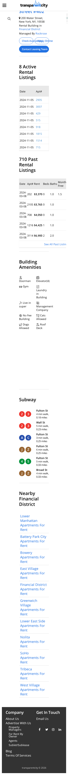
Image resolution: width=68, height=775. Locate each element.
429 (38, 113)
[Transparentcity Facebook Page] (39, 729)
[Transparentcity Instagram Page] (52, 729)
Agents (13, 740)
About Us (12, 719)
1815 (39, 134)
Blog (9, 751)
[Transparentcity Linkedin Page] (59, 729)
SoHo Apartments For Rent (32, 657)
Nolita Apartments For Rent (32, 641)
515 (38, 120)
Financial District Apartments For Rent (33, 589)
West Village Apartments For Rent (32, 689)
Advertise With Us (18, 723)
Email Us (42, 719)
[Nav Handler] (5, 6)
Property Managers (15, 728)
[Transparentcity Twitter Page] (46, 729)
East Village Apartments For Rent (32, 573)
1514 (39, 140)
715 (38, 147)
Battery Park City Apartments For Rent (33, 541)
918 (38, 127)
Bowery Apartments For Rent (32, 557)
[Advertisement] (31, 28)
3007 (39, 106)
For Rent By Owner (16, 735)
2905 (39, 100)
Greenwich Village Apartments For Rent (32, 607)
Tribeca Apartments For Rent (32, 673)
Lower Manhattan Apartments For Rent (32, 523)
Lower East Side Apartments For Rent (32, 625)
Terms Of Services (18, 755)
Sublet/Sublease (19, 745)
